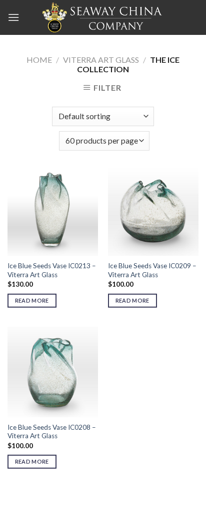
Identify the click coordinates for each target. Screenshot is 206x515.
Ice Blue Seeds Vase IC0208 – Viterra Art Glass (52, 431)
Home (39, 59)
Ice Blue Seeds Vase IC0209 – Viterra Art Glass (152, 270)
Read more (32, 300)
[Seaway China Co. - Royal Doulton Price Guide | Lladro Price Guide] (103, 17)
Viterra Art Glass (101, 59)
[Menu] (14, 17)
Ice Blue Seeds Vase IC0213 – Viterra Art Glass (52, 270)
